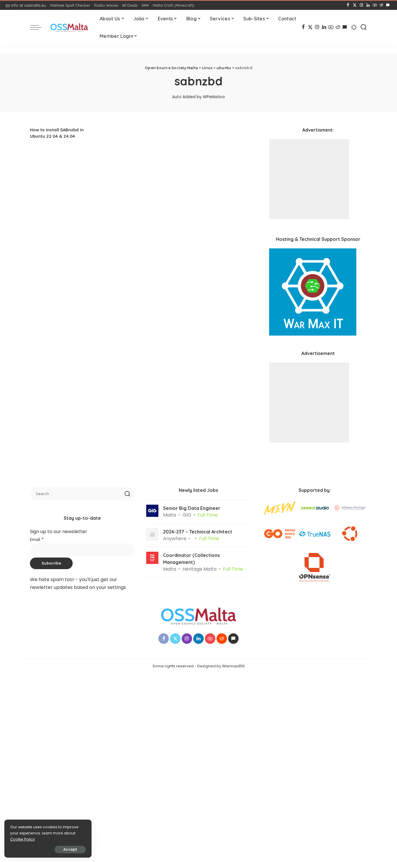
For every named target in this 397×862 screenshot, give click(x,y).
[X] (354, 5)
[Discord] (388, 5)
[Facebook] (348, 5)
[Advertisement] (309, 179)
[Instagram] (361, 5)
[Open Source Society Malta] (69, 27)
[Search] (363, 27)
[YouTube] (374, 5)
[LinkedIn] (368, 5)
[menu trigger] (38, 27)
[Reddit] (381, 5)
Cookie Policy (22, 839)
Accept (70, 849)
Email (37, 539)
